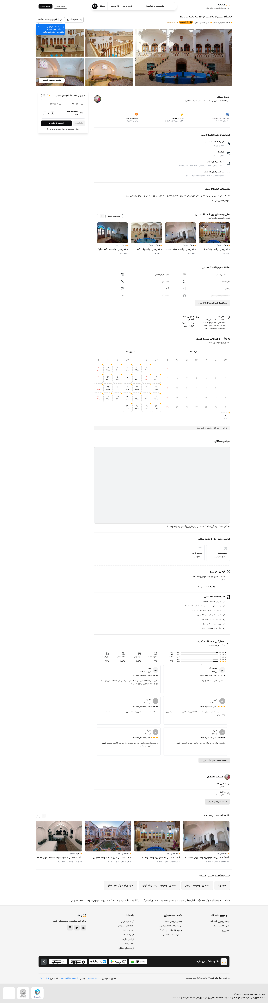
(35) (220, 23)
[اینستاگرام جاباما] (70, 927)
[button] (183, 57)
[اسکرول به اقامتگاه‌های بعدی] (38, 816)
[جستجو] (95, 6)
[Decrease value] (44, 113)
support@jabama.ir (69, 978)
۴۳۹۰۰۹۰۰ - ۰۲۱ (94, 978)
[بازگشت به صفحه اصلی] (44, 962)
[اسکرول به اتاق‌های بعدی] (96, 216)
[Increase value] (52, 113)
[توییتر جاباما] (77, 927)
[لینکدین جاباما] (83, 927)
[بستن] (38, 26)
